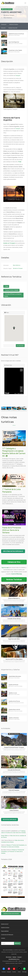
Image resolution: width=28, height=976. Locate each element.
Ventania (14, 957)
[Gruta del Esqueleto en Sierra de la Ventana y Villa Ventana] (14, 785)
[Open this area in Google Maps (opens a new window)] (7, 393)
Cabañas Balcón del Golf (14, 709)
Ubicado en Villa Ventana (14, 35)
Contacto (3, 938)
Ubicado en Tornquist (8, 15)
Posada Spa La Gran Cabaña (15, 50)
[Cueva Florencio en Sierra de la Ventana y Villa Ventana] (14, 805)
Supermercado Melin (14, 639)
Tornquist (17, 75)
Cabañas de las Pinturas (14, 701)
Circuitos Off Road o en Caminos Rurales (12, 295)
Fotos (6, 286)
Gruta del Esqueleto (14, 790)
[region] (14, 381)
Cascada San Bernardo (14, 770)
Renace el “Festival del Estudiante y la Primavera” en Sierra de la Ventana (12, 851)
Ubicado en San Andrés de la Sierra (17, 702)
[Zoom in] (21, 387)
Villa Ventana (8, 957)
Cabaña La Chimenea (14, 717)
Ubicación (3, 27)
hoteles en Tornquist (9, 243)
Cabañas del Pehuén (13, 684)
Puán (19, 161)
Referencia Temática (13, 24)
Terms (15, 393)
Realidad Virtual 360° (13, 27)
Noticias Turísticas (14, 579)
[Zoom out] (21, 390)
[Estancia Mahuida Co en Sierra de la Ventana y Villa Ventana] (14, 593)
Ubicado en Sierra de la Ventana (16, 43)
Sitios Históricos (16, 265)
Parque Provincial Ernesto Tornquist (14, 747)
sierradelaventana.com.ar (14, 959)
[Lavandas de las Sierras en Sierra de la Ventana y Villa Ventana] (14, 613)
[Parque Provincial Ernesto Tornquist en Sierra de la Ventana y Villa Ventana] (14, 742)
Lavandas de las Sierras (14, 618)
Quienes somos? (4, 924)
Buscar (18, 943)
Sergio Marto (4, 835)
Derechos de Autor (5, 927)
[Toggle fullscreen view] (21, 369)
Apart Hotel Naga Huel (14, 42)
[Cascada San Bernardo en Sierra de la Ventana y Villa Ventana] (14, 765)
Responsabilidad (5, 931)
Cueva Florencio (14, 810)
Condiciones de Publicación (7, 934)
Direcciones (21, 345)
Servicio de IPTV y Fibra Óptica (14, 659)
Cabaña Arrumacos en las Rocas (16, 33)
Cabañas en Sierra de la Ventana (11, 913)
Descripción (3, 24)
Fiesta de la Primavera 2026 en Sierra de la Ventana (11, 530)
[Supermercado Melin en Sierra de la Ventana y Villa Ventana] (14, 634)
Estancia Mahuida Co (14, 598)
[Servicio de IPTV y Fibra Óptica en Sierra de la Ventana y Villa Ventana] (14, 654)
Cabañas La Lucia (13, 693)
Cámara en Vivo (14, 562)
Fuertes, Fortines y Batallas (12, 290)
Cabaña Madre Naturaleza (15, 676)
